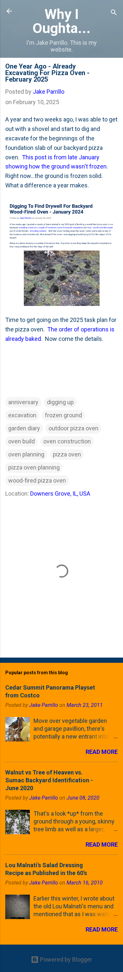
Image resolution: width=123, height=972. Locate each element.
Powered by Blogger (65, 959)
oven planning (26, 454)
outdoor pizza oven (73, 428)
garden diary (24, 428)
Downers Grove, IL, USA (60, 493)
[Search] (114, 13)
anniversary (23, 402)
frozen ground (63, 415)
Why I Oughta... (61, 21)
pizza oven (67, 454)
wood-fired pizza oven (37, 480)
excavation (22, 415)
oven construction (67, 441)
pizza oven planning (34, 467)
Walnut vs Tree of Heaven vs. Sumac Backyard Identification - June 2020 (49, 780)
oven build (21, 441)
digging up (60, 402)
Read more (102, 751)
